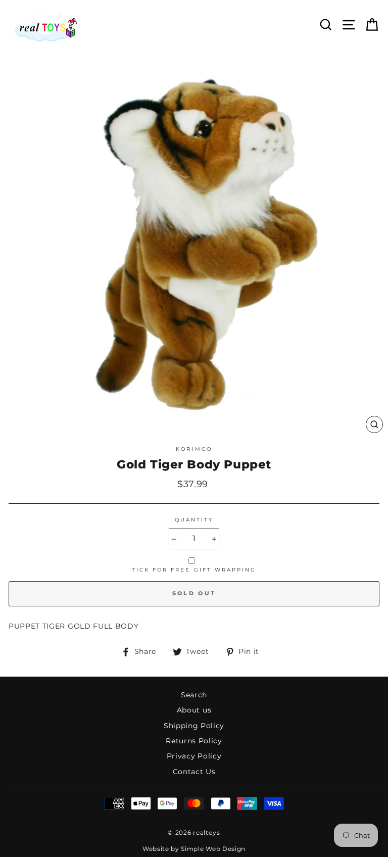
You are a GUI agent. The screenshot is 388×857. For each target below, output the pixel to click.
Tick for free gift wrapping (194, 569)
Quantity (194, 519)
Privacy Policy (194, 756)
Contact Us (194, 772)
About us (194, 710)
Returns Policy (194, 741)
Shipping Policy (194, 726)
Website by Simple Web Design (194, 848)
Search (194, 695)
